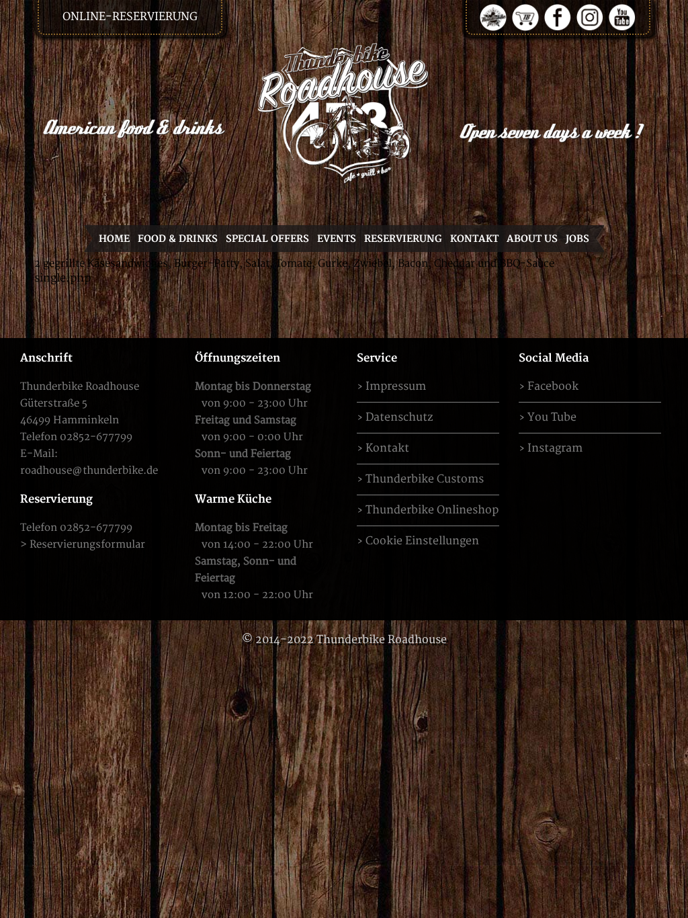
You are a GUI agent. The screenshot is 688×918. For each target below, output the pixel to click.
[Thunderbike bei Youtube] (622, 17)
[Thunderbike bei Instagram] (590, 17)
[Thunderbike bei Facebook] (557, 17)
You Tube (551, 417)
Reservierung (403, 239)
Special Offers (267, 239)
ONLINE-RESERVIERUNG (130, 17)
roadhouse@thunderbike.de (89, 470)
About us (532, 239)
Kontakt (474, 239)
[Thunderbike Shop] (525, 17)
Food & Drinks (178, 239)
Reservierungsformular (87, 544)
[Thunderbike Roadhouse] (344, 112)
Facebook (552, 386)
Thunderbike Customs (425, 479)
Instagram (555, 448)
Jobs (577, 239)
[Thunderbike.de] (493, 17)
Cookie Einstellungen (422, 541)
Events (336, 239)
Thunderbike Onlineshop (432, 510)
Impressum (396, 386)
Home (114, 239)
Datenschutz (399, 417)
